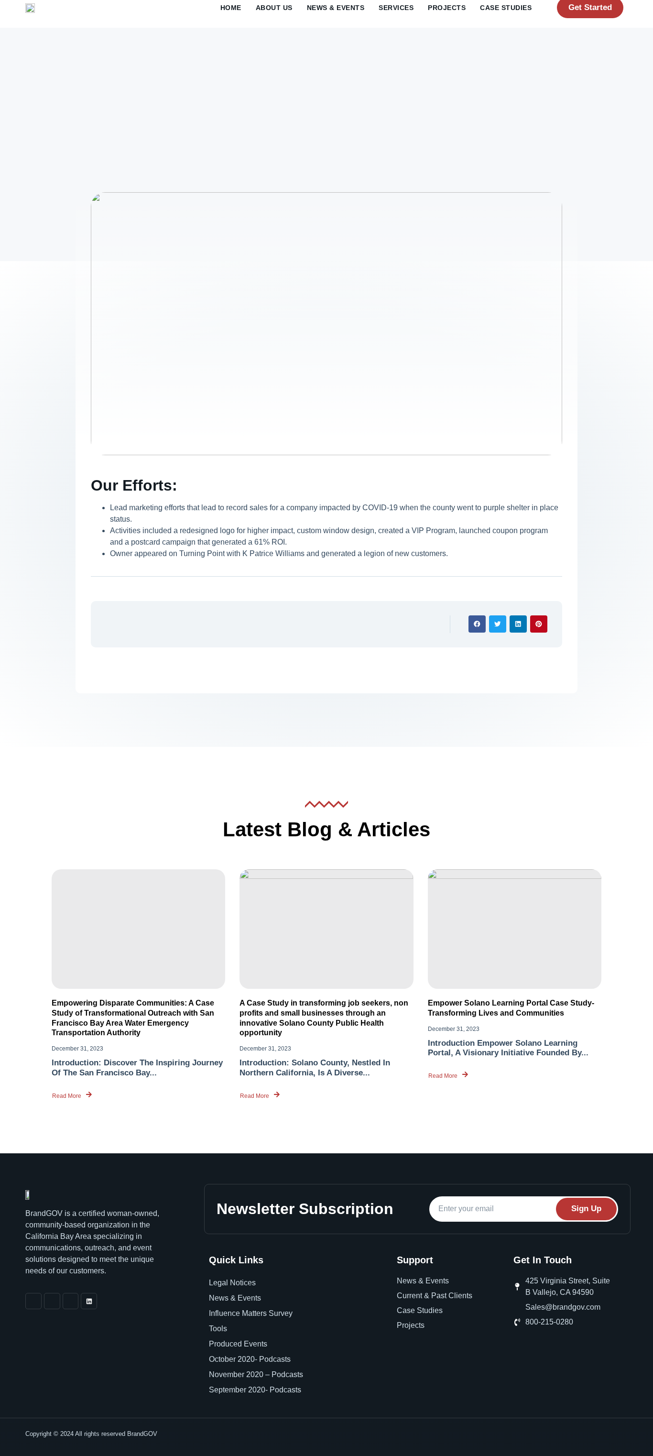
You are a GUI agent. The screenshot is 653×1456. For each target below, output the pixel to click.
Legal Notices (232, 1283)
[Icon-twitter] (71, 1301)
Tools (218, 1329)
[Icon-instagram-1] (52, 1301)
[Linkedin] (89, 1301)
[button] (477, 624)
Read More (66, 1095)
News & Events (235, 1298)
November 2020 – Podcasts (256, 1374)
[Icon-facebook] (33, 1301)
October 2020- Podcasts (250, 1359)
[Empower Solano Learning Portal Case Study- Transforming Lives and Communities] (514, 929)
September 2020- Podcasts (255, 1390)
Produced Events (238, 1344)
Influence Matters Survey (251, 1313)
